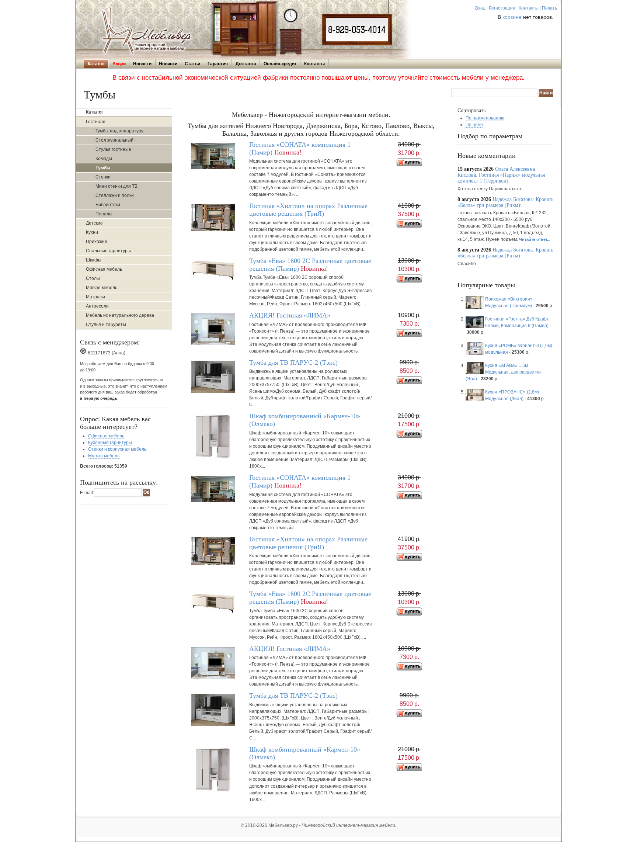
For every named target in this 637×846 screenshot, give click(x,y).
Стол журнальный (114, 140)
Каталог (96, 63)
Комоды (103, 158)
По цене (474, 124)
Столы (93, 278)
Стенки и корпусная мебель (117, 449)
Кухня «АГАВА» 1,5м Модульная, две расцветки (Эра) (503, 372)
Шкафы (93, 260)
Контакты (529, 8)
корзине (512, 17)
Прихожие (96, 241)
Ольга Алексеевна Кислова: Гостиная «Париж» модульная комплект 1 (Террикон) (501, 175)
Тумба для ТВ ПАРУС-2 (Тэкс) (293, 362)
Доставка (246, 63)
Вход (480, 8)
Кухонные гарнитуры (110, 442)
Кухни (92, 232)
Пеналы (103, 213)
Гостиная (95, 121)
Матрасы (95, 296)
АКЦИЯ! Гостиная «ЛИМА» (289, 315)
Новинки (168, 63)
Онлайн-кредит (280, 63)
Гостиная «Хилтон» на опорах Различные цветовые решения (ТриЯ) (308, 209)
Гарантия (218, 63)
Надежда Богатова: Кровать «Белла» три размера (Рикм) (505, 202)
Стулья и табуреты (106, 324)
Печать (549, 8)
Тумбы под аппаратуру (119, 131)
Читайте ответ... (534, 239)
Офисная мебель (104, 269)
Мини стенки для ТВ (116, 186)
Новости (142, 63)
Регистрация (502, 8)
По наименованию (485, 118)
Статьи (192, 63)
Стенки (103, 177)
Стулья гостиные (113, 149)
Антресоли (97, 306)
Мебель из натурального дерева (120, 315)
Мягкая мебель (101, 287)
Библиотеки (107, 204)
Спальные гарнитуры (108, 250)
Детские (94, 223)
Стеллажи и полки (114, 195)
